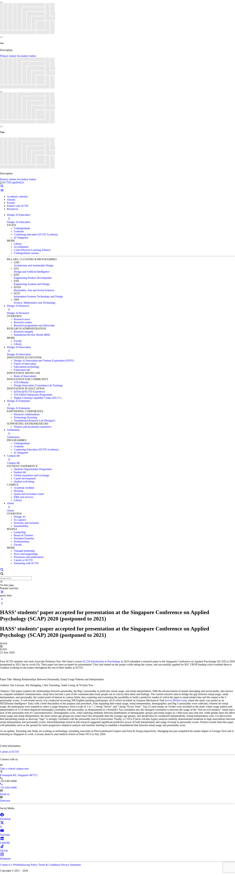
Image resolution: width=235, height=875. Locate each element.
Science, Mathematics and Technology (35, 302)
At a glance (20, 519)
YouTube (5, 834)
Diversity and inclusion (26, 522)
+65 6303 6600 (8, 787)
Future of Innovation (25, 363)
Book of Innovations (25, 376)
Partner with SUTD (17, 205)
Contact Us (6, 864)
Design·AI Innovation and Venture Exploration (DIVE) (44, 360)
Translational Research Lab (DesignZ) (34, 420)
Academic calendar (17, 196)
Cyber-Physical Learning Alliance (32, 249)
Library (18, 243)
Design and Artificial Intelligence (32, 271)
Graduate (19, 231)
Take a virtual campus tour (14, 768)
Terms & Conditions (49, 864)
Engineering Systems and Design (32, 284)
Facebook (5, 818)
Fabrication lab (22, 369)
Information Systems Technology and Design (38, 296)
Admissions (13, 437)
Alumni (11, 199)
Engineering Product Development (32, 277)
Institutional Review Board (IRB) (32, 334)
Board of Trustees (23, 535)
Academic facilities (24, 487)
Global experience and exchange (31, 475)
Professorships (21, 541)
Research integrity (23, 331)
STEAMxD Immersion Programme (33, 394)
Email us (4, 794)
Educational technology (26, 366)
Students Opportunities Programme (33, 469)
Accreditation (21, 246)
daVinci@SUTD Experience (29, 391)
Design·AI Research (18, 313)
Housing (18, 490)
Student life (20, 472)
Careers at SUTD (23, 560)
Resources (12, 208)
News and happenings (26, 553)
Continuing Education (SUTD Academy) (36, 449)
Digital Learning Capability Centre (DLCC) (37, 397)
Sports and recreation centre (29, 493)
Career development (25, 478)
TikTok (4, 850)
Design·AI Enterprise (18, 408)
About (10, 510)
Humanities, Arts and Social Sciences (34, 290)
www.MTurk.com (176, 700)
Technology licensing (25, 417)
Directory (5, 800)
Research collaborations (27, 414)
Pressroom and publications (29, 557)
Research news (22, 319)
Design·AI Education (18, 222)
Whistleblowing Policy (25, 864)
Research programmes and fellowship (34, 325)
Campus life (13, 462)
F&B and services (23, 497)
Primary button (8, 55)
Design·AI (19, 516)
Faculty (11, 202)
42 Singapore (21, 237)
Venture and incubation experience (32, 426)
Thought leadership (24, 550)
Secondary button (26, 55)
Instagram (5, 858)
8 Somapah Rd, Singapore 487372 (19, 775)
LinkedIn (5, 842)
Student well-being (24, 481)
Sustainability (21, 526)
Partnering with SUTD (26, 563)
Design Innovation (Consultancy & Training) (38, 385)
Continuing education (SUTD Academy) (36, 234)
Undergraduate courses (26, 253)
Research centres (23, 322)
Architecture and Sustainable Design (33, 265)
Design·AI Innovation (19, 354)
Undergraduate (22, 228)
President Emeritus (24, 538)
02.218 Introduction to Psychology (101, 661)
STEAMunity (21, 382)
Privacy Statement (71, 864)
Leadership (20, 532)
